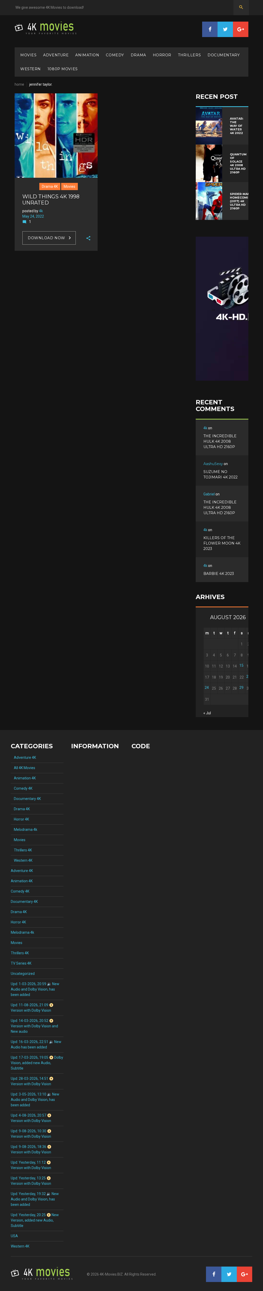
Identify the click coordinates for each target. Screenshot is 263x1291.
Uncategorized (23, 974)
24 (207, 687)
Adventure (56, 55)
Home (19, 84)
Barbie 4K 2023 (218, 573)
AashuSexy (213, 463)
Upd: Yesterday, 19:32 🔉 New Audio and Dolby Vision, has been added (35, 1199)
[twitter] (225, 29)
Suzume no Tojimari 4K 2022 (220, 474)
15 (241, 665)
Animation (87, 55)
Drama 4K (50, 186)
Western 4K (21, 860)
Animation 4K (23, 778)
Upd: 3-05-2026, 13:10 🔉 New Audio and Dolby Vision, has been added (35, 1099)
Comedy (115, 55)
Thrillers (189, 55)
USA (14, 1236)
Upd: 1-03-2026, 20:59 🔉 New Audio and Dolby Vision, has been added (35, 989)
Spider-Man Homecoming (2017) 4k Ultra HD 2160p (241, 201)
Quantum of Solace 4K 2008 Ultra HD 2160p (238, 163)
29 (241, 687)
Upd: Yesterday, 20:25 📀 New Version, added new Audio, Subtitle (35, 1220)
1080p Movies (63, 69)
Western (30, 69)
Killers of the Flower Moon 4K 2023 (221, 543)
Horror (162, 55)
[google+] (240, 29)
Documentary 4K (26, 799)
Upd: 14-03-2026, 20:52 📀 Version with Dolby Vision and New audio (34, 1026)
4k (41, 211)
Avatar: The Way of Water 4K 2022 (236, 126)
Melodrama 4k (24, 829)
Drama (138, 55)
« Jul (207, 713)
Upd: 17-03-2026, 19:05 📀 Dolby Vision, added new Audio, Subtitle (37, 1062)
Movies (28, 55)
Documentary (224, 55)
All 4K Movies (23, 768)
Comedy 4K (21, 788)
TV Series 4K (21, 963)
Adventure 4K (23, 757)
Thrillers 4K (21, 850)
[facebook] (210, 29)
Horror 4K (20, 819)
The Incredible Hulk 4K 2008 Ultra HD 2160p (220, 441)
